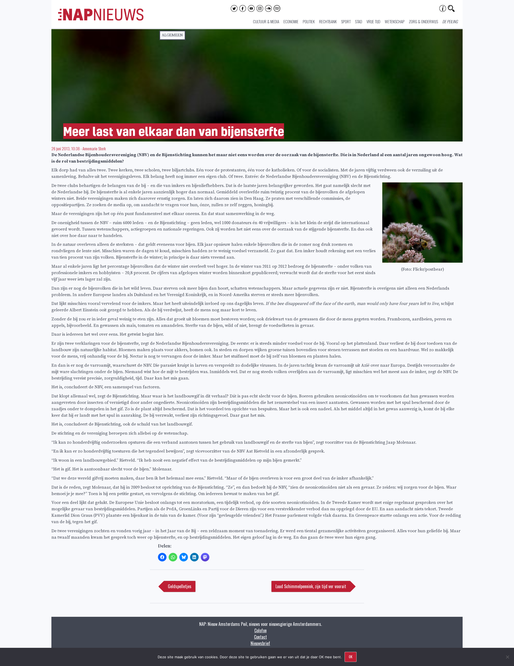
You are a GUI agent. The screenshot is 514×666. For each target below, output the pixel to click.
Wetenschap (395, 21)
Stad (358, 21)
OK (350, 656)
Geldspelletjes (179, 586)
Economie (291, 21)
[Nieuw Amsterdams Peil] (100, 19)
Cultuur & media (266, 21)
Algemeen (172, 35)
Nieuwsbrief (260, 643)
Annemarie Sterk (94, 148)
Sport (346, 21)
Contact (260, 637)
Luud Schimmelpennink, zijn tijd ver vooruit (310, 586)
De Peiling (450, 21)
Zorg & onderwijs (423, 21)
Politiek (309, 21)
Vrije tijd (373, 21)
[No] (507, 657)
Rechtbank (328, 21)
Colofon (260, 630)
